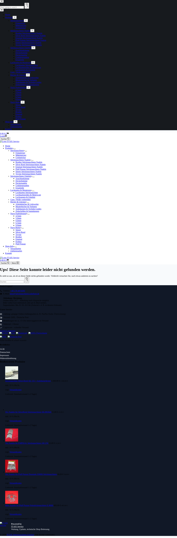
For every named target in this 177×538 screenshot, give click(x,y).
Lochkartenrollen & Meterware (28, 195)
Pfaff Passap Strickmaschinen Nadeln (31, 169)
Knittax (19, 241)
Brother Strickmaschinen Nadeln (29, 162)
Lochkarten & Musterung (20, 190)
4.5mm (18, 216)
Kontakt (8, 253)
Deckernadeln (21, 183)
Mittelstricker (21, 155)
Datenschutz (5, 352)
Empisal (19, 239)
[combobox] (12, 281)
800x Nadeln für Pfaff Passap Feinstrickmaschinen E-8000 (29, 505)
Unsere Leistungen (7, 331)
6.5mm (18, 223)
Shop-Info (9, 246)
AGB (2, 349)
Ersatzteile (20, 188)
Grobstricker (21, 157)
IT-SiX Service (17, 526)
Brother (19, 237)
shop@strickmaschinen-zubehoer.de (24, 294)
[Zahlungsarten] (4, 333)
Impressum (4, 355)
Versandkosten (16, 390)
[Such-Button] (26, 280)
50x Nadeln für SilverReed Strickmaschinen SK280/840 (28, 412)
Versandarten (15, 248)
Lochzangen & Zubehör (25, 197)
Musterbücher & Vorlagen (26, 206)
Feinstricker (20, 153)
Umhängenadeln (22, 185)
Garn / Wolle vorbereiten (20, 199)
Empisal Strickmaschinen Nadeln (29, 167)
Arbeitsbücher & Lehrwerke (27, 204)
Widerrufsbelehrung (8, 358)
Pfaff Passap (21, 244)
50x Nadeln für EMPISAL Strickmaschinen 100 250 (27, 443)
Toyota (18, 234)
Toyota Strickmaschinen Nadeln (29, 174)
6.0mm (18, 220)
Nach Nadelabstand (18, 213)
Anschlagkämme (22, 178)
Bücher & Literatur (18, 202)
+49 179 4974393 (17, 291)
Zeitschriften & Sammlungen (27, 211)
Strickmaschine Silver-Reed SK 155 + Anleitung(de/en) (28, 381)
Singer (18, 230)
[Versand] (3, 337)
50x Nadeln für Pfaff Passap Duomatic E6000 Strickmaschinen (31, 474)
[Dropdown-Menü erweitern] (26, 151)
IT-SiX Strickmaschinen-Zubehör (20, 535)
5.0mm (18, 218)
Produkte (9, 148)
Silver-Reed (20, 232)
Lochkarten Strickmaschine (27, 192)
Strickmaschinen (17, 150)
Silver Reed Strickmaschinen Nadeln (31, 164)
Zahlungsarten (16, 251)
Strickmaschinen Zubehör (20, 176)
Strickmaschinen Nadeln (20, 160)
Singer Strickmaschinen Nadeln (28, 171)
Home (7, 146)
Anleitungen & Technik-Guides (28, 209)
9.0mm (18, 225)
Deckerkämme (21, 181)
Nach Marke (15, 227)
